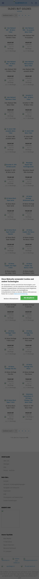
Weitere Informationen (11, 299)
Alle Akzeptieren (29, 298)
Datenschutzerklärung (20, 294)
